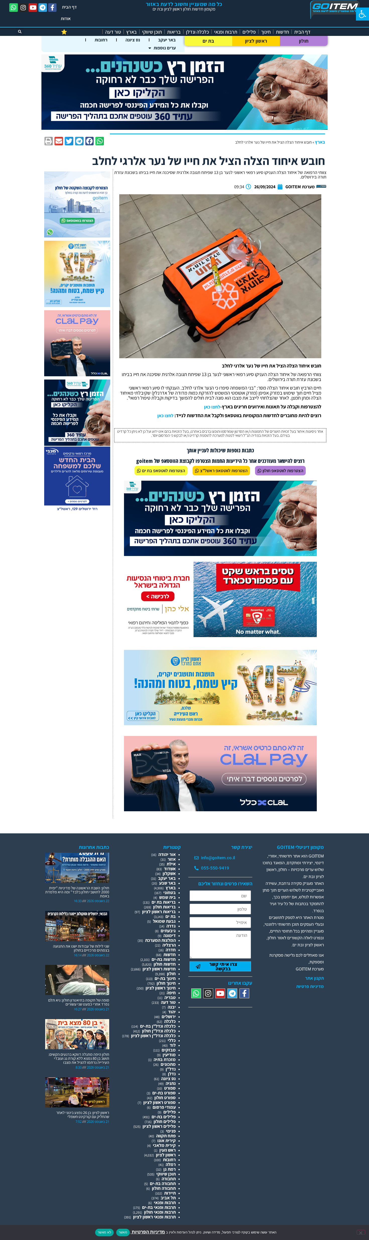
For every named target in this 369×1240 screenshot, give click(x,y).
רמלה (171, 1164)
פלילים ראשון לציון (159, 1126)
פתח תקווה (166, 1136)
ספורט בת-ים (164, 1093)
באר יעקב (167, 40)
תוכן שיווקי (152, 32)
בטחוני (169, 892)
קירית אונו (166, 1140)
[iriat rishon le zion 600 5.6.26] (77, 305)
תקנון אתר (314, 978)
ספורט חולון (165, 1097)
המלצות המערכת (160, 940)
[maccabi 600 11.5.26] (77, 511)
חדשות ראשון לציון (159, 969)
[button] (362, 14)
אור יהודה (167, 854)
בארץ (131, 32)
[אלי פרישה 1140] (184, 128)
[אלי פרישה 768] (220, 554)
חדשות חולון (165, 964)
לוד (173, 1045)
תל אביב (168, 1198)
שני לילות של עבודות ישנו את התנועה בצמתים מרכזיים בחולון (81, 948)
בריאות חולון (164, 907)
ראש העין (167, 1150)
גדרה (171, 926)
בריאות (174, 32)
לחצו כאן (212, 407)
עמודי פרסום (164, 1107)
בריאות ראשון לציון (159, 911)
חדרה (171, 950)
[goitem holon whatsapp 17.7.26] (77, 236)
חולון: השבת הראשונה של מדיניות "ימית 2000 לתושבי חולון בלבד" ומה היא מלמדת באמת (77, 892)
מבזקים (169, 1050)
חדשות (282, 32)
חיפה (171, 993)
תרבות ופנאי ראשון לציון (154, 1217)
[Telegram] (42, 7)
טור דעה (113, 32)
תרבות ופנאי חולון (160, 1212)
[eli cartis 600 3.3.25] (77, 375)
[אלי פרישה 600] (77, 444)
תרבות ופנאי (225, 32)
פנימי (171, 1131)
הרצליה (169, 945)
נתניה (171, 1083)
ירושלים (169, 1016)
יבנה (172, 1007)
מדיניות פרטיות (310, 986)
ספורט (170, 1088)
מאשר (123, 1232)
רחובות (101, 40)
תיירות (170, 1193)
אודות (66, 18)
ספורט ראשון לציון (159, 1102)
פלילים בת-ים (164, 1117)
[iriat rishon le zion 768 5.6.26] (220, 723)
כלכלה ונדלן (197, 32)
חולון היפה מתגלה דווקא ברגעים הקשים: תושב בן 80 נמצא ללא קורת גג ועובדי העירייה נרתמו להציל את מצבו (78, 1058)
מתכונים (168, 1064)
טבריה (170, 997)
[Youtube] (33, 7)
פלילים (249, 32)
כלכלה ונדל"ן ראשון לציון (153, 1035)
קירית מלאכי (164, 1145)
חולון (304, 41)
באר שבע (167, 883)
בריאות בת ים (164, 902)
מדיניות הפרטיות (148, 1231)
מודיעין (169, 1055)
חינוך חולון (166, 983)
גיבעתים (168, 931)
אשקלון (169, 873)
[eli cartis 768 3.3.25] (220, 810)
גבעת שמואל (164, 921)
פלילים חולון (165, 1121)
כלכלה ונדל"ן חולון (159, 1031)
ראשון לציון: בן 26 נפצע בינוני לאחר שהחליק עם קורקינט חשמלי (82, 1114)
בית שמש (167, 897)
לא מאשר (104, 1232)
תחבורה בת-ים (163, 1183)
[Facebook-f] (52, 7)
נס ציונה (133, 40)
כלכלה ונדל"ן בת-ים (158, 1026)
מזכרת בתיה (165, 1059)
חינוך (266, 32)
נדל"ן (171, 1069)
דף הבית (69, 7)
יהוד (172, 1012)
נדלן (172, 1074)
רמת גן (169, 1169)
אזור (172, 859)
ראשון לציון (256, 41)
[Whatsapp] (13, 7)
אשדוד (170, 869)
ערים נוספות (165, 48)
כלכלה (170, 1021)
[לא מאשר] (361, 1232)
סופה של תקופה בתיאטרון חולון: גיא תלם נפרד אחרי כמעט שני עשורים (78, 1002)
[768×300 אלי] (220, 635)
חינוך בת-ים (165, 978)
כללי (172, 1040)
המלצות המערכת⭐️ (80, 32)
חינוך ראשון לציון (161, 988)
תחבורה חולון (164, 1188)
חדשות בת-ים (164, 959)
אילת (171, 864)
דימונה (169, 935)
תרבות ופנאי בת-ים (159, 1207)
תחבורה (169, 1179)
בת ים (208, 41)
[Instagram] (23, 7)
